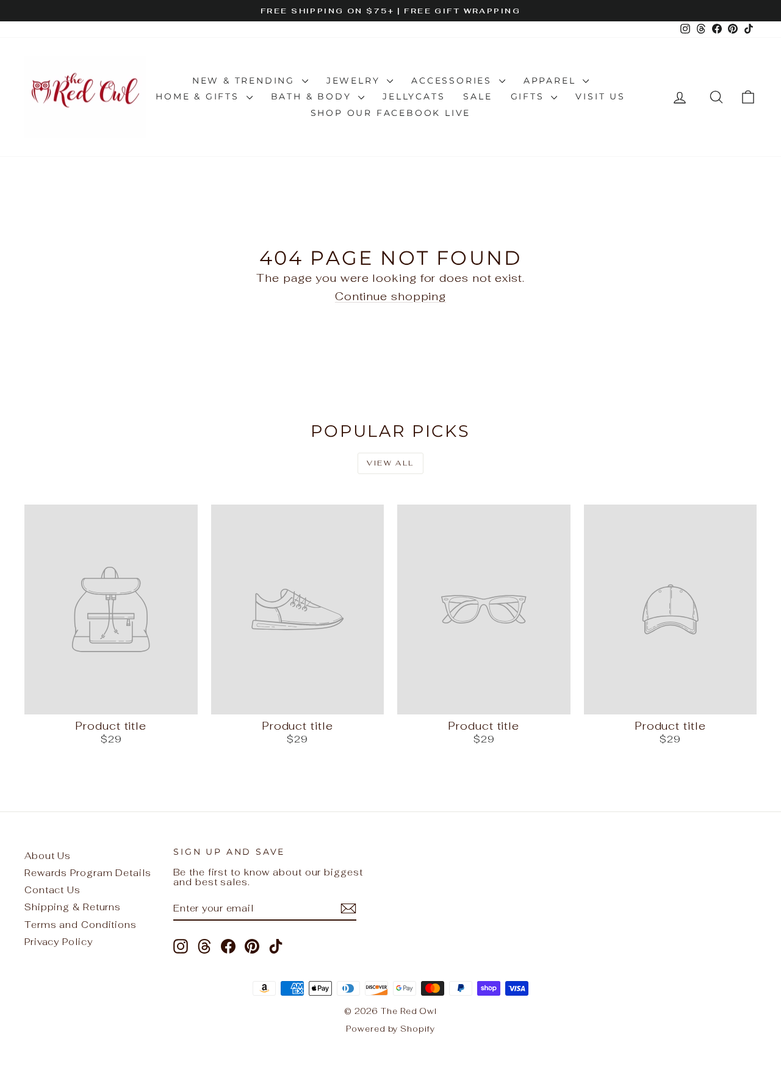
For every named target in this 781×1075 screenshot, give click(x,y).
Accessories (453, 80)
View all (390, 463)
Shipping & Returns (72, 907)
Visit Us (600, 96)
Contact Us (52, 890)
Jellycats (414, 96)
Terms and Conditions (80, 924)
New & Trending (245, 80)
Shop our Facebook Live (391, 112)
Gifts (530, 96)
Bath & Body (313, 96)
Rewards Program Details (87, 873)
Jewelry (355, 80)
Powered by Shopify (390, 1029)
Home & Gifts (199, 96)
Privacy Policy (58, 941)
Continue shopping (390, 296)
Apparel (552, 80)
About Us (47, 855)
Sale (477, 96)
